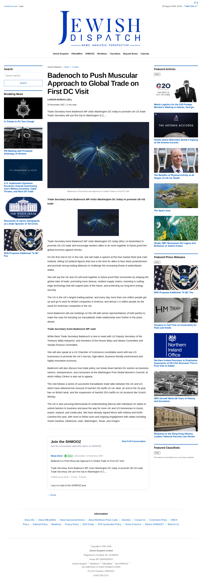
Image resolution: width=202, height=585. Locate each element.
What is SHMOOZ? (154, 524)
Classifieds (115, 53)
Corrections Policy (158, 520)
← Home (51, 495)
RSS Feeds (89, 524)
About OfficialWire (47, 520)
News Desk (57, 456)
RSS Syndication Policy (110, 524)
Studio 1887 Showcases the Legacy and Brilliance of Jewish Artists (175, 244)
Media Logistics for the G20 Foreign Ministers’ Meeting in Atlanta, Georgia (174, 106)
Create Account (10, 6)
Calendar (145, 53)
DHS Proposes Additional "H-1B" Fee (173, 292)
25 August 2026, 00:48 (172, 6)
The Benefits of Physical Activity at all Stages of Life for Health (174, 176)
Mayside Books (130, 53)
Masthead (56, 524)
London (75, 67)
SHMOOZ (90, 53)
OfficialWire (77, 53)
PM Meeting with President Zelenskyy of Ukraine (18, 152)
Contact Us (140, 520)
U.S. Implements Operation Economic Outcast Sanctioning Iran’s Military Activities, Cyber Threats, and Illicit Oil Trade (20, 187)
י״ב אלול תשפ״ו (191, 6)
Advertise (126, 520)
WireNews (102, 53)
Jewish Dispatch (61, 53)
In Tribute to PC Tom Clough (19, 121)
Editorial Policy (40, 524)
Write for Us (173, 524)
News (66, 67)
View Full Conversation (134, 441)
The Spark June (162, 210)
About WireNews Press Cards (103, 520)
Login (21, 6)
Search (23, 83)
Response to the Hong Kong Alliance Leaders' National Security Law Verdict (174, 435)
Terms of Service (133, 524)
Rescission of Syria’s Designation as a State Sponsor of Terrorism (22, 222)
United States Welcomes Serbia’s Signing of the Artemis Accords (176, 141)
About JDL (29, 520)
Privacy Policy (72, 524)
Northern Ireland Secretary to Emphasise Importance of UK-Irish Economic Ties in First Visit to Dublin (175, 363)
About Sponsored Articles (72, 520)
